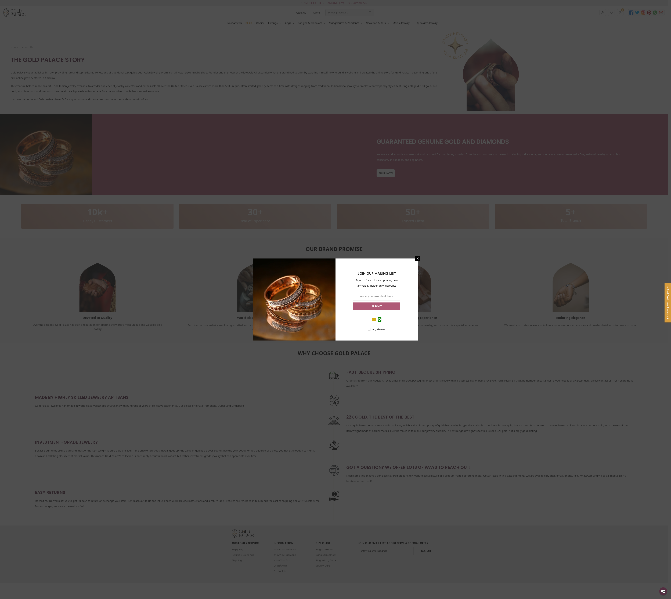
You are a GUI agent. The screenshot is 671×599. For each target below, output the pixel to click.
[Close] (417, 258)
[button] (663, 591)
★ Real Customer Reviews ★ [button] (668, 303)
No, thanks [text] (378, 329)
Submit (376, 306)
